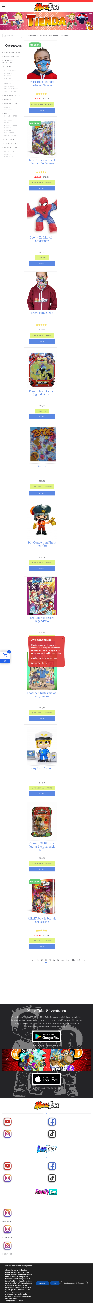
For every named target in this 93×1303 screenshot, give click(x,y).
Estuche (8, 154)
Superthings (10, 91)
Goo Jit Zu (9, 73)
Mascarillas (10, 130)
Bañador (8, 120)
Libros (7, 107)
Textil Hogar (10, 135)
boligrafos (9, 151)
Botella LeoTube (10, 56)
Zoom (42, 110)
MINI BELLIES (10, 78)
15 (67, 959)
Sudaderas (9, 133)
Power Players (11, 89)
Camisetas (9, 128)
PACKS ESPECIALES (11, 95)
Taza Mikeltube (10, 143)
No (55, 1283)
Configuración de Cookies (14, 1301)
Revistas (8, 110)
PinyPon (8, 83)
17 (78, 959)
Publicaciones (9, 103)
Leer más (42, 257)
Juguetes (7, 66)
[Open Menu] (3, 7)
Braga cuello (10, 125)
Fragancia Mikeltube (7, 61)
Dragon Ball (10, 70)
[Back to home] (46, 7)
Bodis (6, 122)
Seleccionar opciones (42, 104)
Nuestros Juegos (12, 81)
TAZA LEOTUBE (9, 139)
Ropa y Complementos (9, 115)
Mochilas (8, 157)
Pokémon (7, 99)
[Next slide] (86, 1060)
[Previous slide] (7, 1060)
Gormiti (7, 76)
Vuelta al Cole (9, 147)
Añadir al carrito (43, 182)
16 (73, 959)
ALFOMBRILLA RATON (12, 52)
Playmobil (9, 86)
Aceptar (42, 1283)
